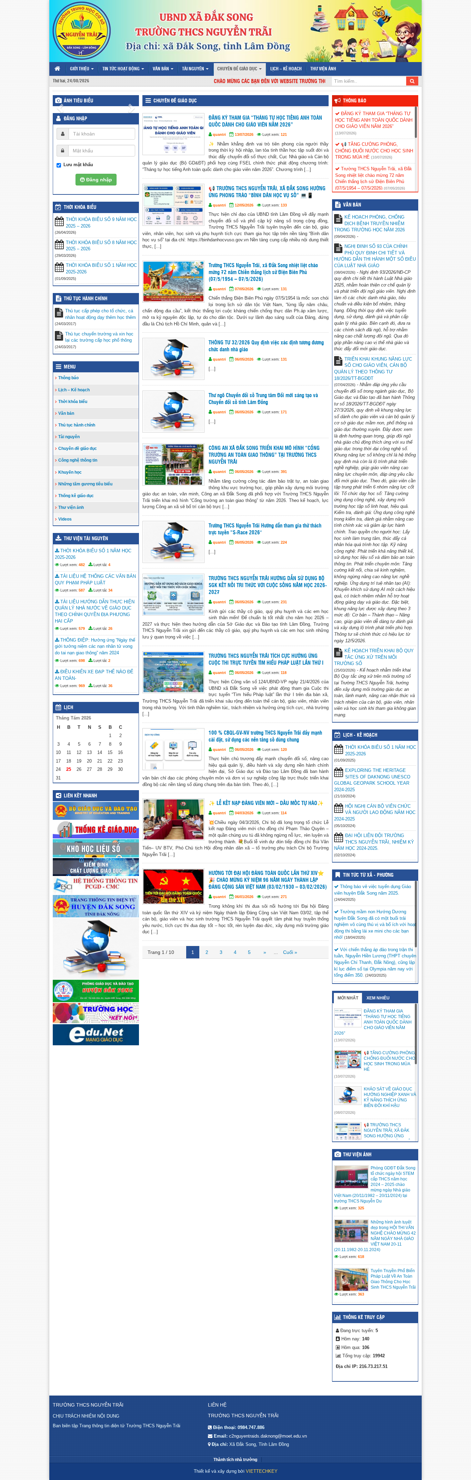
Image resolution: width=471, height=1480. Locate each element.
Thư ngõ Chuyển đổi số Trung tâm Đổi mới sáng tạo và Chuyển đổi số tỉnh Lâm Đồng (263, 399)
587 (82, 590)
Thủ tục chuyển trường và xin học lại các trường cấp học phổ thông (99, 337)
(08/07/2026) (344, 1112)
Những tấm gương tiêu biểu (85, 484)
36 (110, 686)
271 (284, 897)
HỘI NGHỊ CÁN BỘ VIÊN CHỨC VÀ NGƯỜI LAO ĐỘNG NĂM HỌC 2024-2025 (374, 813)
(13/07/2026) (346, 133)
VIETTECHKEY (262, 1471)
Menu (70, 367)
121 (284, 134)
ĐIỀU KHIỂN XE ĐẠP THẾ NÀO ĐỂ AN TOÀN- (94, 675)
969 (82, 686)
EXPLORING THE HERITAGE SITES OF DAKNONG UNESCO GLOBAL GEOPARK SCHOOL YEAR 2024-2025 (372, 780)
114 (284, 813)
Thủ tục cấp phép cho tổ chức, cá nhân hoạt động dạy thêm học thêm (100, 314)
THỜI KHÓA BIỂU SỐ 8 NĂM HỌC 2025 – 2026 (101, 246)
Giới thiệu (80, 69)
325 (361, 1208)
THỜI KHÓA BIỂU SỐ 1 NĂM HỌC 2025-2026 (101, 268)
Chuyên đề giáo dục (237, 69)
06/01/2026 (244, 897)
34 (110, 590)
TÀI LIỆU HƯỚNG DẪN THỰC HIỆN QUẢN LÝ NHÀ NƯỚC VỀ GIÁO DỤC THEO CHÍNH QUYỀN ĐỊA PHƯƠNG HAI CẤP (94, 611)
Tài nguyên (193, 69)
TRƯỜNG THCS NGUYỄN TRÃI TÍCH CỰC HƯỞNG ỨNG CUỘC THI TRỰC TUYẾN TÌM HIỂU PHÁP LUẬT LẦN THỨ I (266, 660)
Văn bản (161, 69)
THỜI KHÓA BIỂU (80, 207)
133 (284, 205)
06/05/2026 (244, 359)
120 (284, 749)
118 (284, 673)
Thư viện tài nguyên (86, 538)
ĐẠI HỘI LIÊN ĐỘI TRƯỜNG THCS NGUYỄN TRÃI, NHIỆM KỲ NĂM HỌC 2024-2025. (374, 842)
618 (361, 1257)
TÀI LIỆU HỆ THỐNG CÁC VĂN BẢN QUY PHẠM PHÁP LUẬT (95, 579)
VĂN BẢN (352, 205)
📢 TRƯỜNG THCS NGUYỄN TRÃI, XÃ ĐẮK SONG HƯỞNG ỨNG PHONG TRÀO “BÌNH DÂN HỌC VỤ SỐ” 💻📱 (267, 192)
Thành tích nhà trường (235, 1459)
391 (284, 472)
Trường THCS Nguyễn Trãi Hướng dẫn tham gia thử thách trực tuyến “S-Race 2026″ (265, 529)
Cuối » (290, 952)
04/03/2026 (244, 813)
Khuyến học (70, 472)
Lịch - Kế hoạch (360, 735)
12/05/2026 (244, 205)
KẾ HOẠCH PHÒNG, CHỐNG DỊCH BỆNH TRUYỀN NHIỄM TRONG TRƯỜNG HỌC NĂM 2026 (369, 223)
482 (82, 565)
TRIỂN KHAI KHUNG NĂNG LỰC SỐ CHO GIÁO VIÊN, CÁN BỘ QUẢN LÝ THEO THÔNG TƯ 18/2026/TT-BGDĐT (373, 368)
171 (284, 412)
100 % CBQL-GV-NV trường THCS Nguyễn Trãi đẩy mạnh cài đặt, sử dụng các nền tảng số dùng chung (265, 737)
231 (284, 602)
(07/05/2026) (394, 188)
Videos (65, 519)
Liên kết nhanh (80, 796)
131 (284, 289)
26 (110, 628)
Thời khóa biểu (72, 401)
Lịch (68, 707)
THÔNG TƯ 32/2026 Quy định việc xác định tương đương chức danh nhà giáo (266, 346)
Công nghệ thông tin (77, 460)
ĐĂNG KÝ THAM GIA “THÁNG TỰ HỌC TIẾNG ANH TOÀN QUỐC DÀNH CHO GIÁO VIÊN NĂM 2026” (265, 121)
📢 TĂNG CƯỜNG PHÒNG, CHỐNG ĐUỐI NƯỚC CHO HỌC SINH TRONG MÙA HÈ (374, 151)
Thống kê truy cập (364, 1317)
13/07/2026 (244, 134)
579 (82, 628)
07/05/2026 (244, 289)
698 (82, 660)
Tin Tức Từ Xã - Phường (368, 875)
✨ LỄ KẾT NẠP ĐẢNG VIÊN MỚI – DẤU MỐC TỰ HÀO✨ (266, 803)
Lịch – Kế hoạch (286, 69)
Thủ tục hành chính (85, 298)
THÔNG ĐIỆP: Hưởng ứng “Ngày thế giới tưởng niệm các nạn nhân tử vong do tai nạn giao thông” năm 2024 (95, 646)
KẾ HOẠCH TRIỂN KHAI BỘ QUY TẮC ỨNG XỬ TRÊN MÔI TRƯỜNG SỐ (374, 657)
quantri (219, 134)
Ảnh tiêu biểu (78, 101)
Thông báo (68, 377)
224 (284, 542)
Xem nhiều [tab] (378, 998)
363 (361, 1294)
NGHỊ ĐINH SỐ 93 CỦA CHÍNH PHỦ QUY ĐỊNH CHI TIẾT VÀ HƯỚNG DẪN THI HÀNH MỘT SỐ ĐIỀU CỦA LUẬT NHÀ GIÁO (375, 256)
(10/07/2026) (381, 157)
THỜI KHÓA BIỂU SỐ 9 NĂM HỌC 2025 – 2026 (101, 223)
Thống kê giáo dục (76, 495)
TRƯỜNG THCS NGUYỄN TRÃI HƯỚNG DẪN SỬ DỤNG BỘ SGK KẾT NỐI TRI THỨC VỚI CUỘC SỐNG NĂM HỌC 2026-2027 (268, 585)
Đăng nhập (75, 119)
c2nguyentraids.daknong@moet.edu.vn (268, 1436)
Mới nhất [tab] (348, 998)
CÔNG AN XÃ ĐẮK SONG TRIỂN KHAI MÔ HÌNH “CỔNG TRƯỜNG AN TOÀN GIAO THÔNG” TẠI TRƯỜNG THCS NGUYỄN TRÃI (264, 455)
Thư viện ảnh (323, 69)
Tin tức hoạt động (121, 69)
